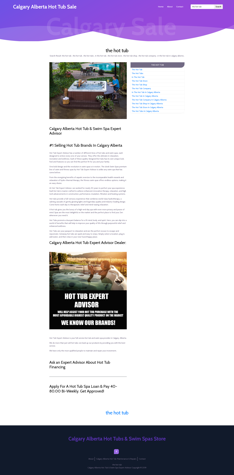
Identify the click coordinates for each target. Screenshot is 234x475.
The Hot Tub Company (141, 88)
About (170, 6)
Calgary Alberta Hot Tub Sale (44, 6)
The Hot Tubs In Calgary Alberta (145, 111)
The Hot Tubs (137, 73)
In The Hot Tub (138, 77)
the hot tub (117, 413)
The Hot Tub (137, 69)
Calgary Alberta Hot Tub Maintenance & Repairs (116, 459)
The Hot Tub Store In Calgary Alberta (147, 107)
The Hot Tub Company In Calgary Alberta (149, 100)
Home (160, 6)
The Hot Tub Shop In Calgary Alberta (147, 103)
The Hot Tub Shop (139, 85)
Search (218, 6)
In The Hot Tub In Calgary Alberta (146, 92)
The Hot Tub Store (139, 81)
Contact (179, 6)
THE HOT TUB (157, 65)
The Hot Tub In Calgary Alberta (145, 96)
